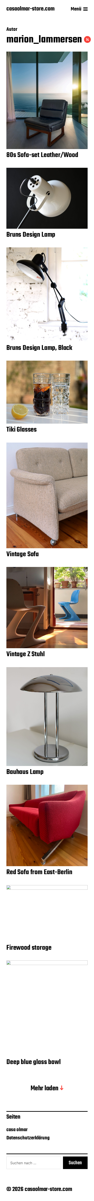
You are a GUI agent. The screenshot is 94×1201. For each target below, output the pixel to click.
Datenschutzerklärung (28, 1138)
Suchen (75, 1163)
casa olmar (17, 1130)
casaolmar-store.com (30, 9)
